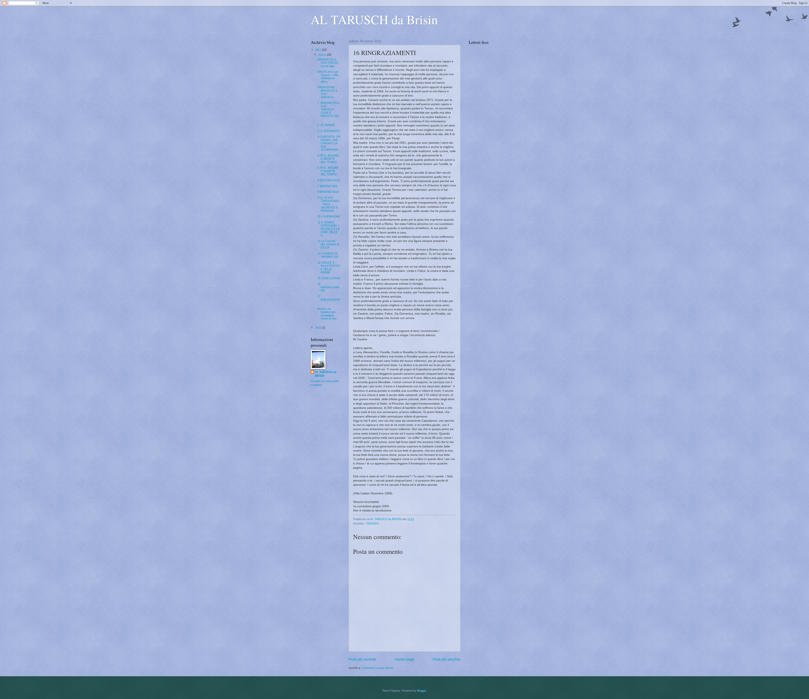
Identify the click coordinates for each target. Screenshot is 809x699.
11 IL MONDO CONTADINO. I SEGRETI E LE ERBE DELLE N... (328, 229)
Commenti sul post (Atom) (378, 667)
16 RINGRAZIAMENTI (328, 287)
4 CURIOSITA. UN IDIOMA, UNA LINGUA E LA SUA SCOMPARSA (328, 143)
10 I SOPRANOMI (328, 216)
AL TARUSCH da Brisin (374, 19)
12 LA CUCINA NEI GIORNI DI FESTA (328, 244)
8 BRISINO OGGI (328, 191)
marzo (322, 54)
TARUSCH (372, 523)
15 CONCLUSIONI (328, 278)
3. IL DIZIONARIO (328, 131)
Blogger (421, 690)
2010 (318, 327)
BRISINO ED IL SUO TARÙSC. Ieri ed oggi (328, 63)
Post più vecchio (446, 659)
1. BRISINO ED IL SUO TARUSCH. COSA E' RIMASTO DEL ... (328, 111)
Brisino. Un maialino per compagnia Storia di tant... (328, 313)
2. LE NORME (326, 125)
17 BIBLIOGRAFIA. (328, 300)
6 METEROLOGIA (328, 180)
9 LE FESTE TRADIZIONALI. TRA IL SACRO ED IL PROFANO (328, 204)
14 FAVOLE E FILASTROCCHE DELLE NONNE (328, 267)
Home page (404, 659)
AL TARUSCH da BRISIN (325, 373)
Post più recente (362, 659)
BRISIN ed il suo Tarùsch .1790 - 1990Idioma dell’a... (328, 76)
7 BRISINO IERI (327, 186)
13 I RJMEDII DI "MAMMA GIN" (328, 255)
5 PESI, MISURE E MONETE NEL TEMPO (328, 159)
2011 (318, 49)
